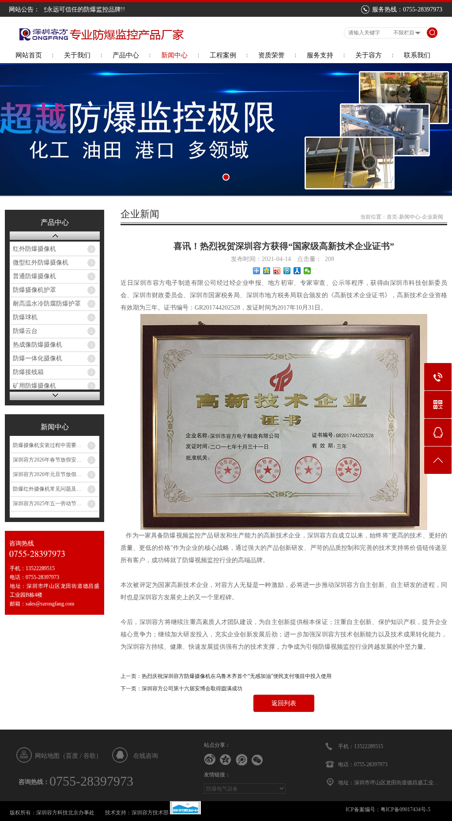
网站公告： (24, 9)
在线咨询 (145, 756)
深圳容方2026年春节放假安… (47, 460)
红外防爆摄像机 (34, 249)
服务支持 (320, 55)
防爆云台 (25, 331)
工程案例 (223, 55)
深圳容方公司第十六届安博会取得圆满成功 (192, 688)
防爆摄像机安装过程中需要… (47, 445)
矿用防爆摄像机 (34, 385)
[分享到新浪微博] (277, 270)
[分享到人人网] (297, 270)
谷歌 (89, 756)
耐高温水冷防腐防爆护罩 (47, 303)
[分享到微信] (307, 270)
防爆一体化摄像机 (37, 358)
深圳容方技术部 (150, 813)
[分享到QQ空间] (267, 270)
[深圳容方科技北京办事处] (100, 39)
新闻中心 (174, 55)
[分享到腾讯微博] (287, 270)
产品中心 (126, 55)
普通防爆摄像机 (34, 276)
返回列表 (283, 703)
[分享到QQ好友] (225, 759)
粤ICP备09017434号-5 (405, 809)
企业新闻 (432, 217)
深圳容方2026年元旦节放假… (47, 474)
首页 (392, 217)
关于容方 (368, 55)
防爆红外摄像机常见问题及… (47, 489)
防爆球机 (25, 317)
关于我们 (77, 55)
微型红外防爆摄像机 (40, 262)
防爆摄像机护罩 (34, 290)
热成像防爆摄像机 (37, 344)
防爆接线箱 (28, 372)
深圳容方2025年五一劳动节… (47, 503)
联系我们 (417, 55)
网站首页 (28, 55)
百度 (72, 756)
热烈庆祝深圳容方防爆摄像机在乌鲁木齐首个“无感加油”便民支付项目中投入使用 (236, 676)
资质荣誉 (271, 55)
